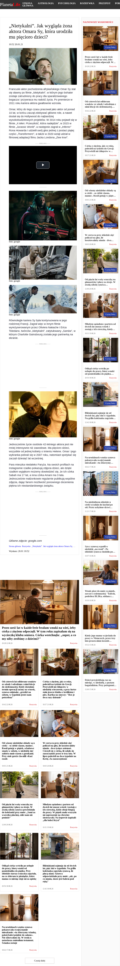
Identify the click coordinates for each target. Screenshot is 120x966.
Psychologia (67, 3)
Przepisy (105, 3)
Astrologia (46, 3)
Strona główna (27, 4)
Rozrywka (87, 3)
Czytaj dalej (39, 960)
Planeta (10, 4)
